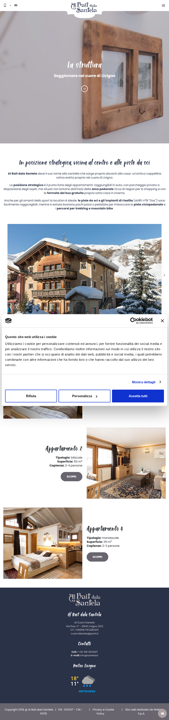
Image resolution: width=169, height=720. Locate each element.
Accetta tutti (138, 396)
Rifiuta (31, 396)
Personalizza (82, 396)
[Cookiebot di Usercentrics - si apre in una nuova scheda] (133, 320)
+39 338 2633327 (88, 652)
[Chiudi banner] (162, 320)
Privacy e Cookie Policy (103, 711)
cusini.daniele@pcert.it (84, 633)
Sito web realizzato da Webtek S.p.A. (144, 711)
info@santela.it (89, 655)
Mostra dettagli (144, 382)
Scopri (71, 476)
